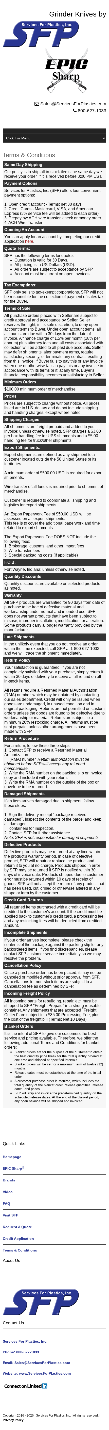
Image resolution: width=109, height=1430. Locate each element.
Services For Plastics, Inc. (53, 1415)
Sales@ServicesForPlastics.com (73, 103)
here (29, 241)
